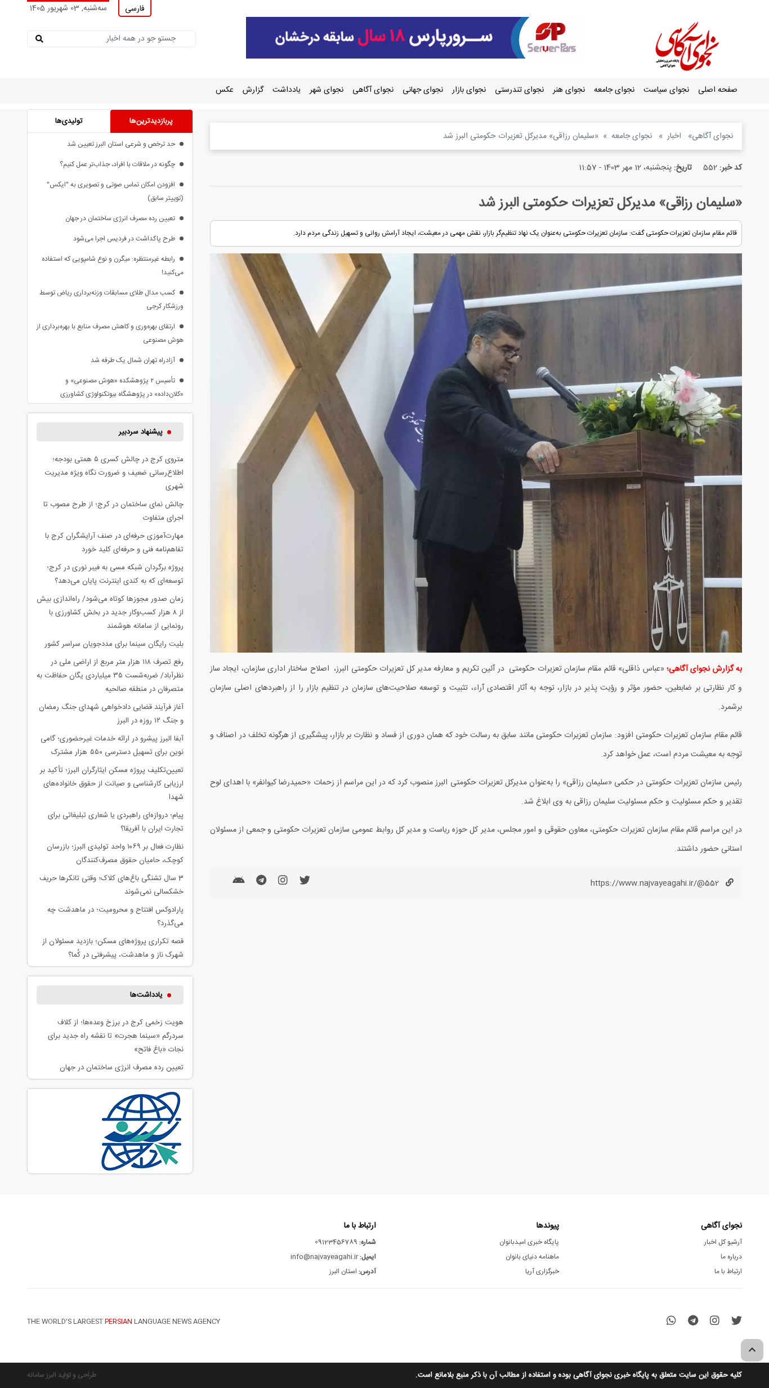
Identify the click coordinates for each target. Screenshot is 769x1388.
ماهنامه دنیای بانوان (532, 1256)
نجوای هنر (569, 90)
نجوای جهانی (423, 90)
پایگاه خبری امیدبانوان (529, 1242)
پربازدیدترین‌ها (151, 121)
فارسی (135, 9)
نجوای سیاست (666, 90)
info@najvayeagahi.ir (333, 1256)
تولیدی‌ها (69, 121)
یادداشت (286, 90)
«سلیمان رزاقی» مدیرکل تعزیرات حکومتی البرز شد (520, 136)
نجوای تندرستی (519, 90)
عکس (225, 90)
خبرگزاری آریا (542, 1271)
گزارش (253, 90)
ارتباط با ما (728, 1271)
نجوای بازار (469, 90)
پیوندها (547, 1226)
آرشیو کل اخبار (723, 1242)
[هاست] (415, 38)
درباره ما (731, 1256)
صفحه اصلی (717, 90)
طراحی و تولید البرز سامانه (61, 1375)
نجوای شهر (326, 90)
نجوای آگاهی (373, 90)
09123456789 (345, 1242)
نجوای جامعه (614, 90)
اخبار (675, 136)
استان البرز (352, 1271)
